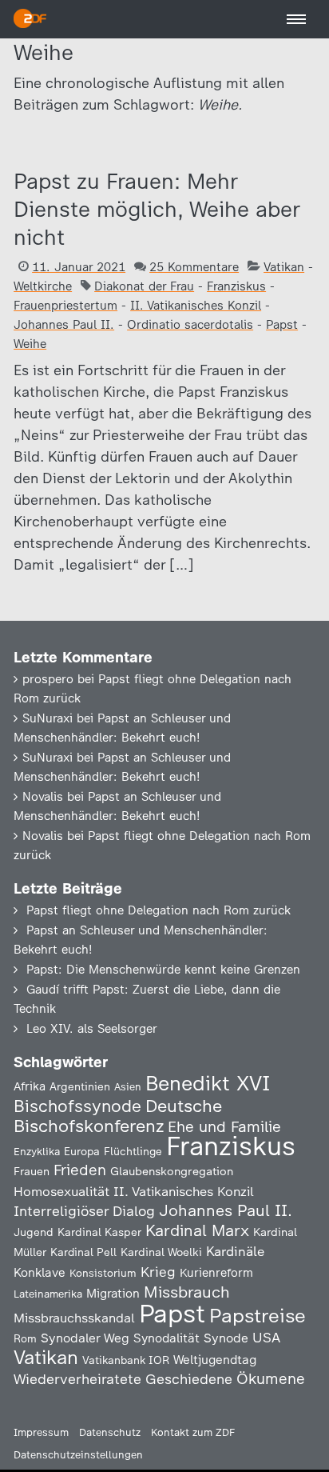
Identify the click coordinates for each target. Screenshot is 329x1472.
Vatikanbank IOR (125, 1360)
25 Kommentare (194, 267)
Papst (282, 325)
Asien (127, 1087)
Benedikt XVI (207, 1083)
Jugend (34, 1232)
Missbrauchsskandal (74, 1318)
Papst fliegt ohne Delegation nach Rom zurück (158, 910)
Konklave (39, 1272)
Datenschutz (110, 1432)
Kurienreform (216, 1273)
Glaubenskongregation (171, 1171)
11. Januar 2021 (78, 267)
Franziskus (236, 286)
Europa (82, 1151)
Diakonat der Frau (144, 286)
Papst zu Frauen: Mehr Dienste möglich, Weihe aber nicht (156, 209)
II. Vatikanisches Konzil (195, 305)
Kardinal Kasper (99, 1232)
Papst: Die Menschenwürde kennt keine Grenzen (163, 969)
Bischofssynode (77, 1106)
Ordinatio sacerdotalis (190, 325)
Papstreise (257, 1315)
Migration (113, 1293)
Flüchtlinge (133, 1151)
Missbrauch (187, 1292)
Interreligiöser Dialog (84, 1210)
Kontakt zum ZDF (193, 1432)
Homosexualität (61, 1191)
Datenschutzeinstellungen (78, 1455)
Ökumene (270, 1379)
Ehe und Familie (224, 1127)
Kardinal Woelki (161, 1252)
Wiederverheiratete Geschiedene (123, 1378)
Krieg (158, 1272)
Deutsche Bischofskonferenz (118, 1116)
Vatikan (284, 267)
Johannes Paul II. (64, 325)
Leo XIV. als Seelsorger (91, 1029)
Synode (226, 1338)
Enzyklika (37, 1151)
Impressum (41, 1432)
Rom (25, 1338)
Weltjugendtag (214, 1359)
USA (266, 1337)
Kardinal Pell (83, 1252)
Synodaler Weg (85, 1338)
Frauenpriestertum (65, 305)
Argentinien (80, 1086)
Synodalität (166, 1338)
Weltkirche (43, 286)
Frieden (80, 1170)
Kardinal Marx (197, 1230)
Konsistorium (103, 1272)
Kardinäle (235, 1251)
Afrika (30, 1086)
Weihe (30, 344)
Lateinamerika (48, 1294)
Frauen (32, 1171)
